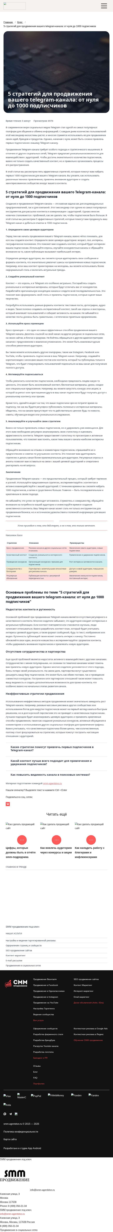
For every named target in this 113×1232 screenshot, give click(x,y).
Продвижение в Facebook (45, 985)
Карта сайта (10, 1139)
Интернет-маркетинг (83, 991)
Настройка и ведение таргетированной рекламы (31, 940)
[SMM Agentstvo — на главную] (15, 6)
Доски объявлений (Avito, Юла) (89, 1002)
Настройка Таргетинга (44, 1008)
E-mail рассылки (14, 960)
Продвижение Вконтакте (45, 979)
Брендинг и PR (40, 1058)
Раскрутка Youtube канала (45, 1046)
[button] (104, 6)
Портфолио (38, 1083)
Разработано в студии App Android (22, 1148)
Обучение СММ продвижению (88, 1040)
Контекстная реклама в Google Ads (91, 1028)
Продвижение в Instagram (45, 997)
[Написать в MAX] (5, 1114)
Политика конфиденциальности (21, 1131)
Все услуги (38, 1020)
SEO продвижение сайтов (19, 950)
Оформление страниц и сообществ (23, 945)
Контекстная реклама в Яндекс (89, 1034)
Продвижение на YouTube (45, 1002)
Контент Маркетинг (83, 985)
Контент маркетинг (15, 955)
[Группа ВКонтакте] (16, 1114)
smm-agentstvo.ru (52, 783)
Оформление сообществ (45, 1028)
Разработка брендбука (44, 1040)
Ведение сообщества (43, 1014)
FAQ (35, 1078)
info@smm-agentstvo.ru (12, 1214)
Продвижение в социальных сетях (23, 965)
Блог (35, 1072)
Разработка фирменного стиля (48, 1034)
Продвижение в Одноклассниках (49, 991)
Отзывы (37, 1066)
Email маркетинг (81, 997)
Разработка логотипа (43, 1052)
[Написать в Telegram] (10, 1114)
